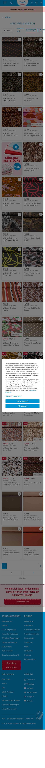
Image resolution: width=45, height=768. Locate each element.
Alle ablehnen (22, 406)
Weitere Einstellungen (13, 396)
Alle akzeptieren (22, 401)
